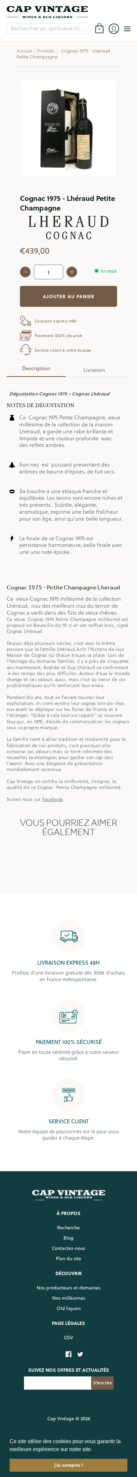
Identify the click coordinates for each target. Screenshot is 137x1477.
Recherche (68, 1227)
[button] (94, 1450)
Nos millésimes (68, 1298)
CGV (68, 1337)
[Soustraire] (25, 272)
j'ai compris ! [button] (68, 1465)
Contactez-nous (68, 1248)
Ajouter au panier (68, 296)
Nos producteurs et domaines (68, 1287)
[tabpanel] (68, 592)
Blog (68, 1238)
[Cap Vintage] (68, 12)
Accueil (24, 51)
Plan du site (68, 1258)
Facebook (52, 799)
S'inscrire (102, 1383)
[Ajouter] (72, 272)
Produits (46, 51)
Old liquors (69, 1308)
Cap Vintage (60, 1418)
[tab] (36, 370)
